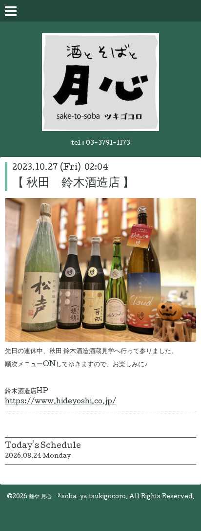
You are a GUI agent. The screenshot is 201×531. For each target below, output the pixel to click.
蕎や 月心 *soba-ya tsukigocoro (77, 497)
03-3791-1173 (108, 143)
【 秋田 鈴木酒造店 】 (73, 183)
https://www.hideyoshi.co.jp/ (60, 401)
